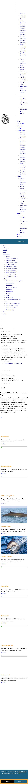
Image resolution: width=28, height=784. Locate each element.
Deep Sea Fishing (10, 283)
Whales (19, 95)
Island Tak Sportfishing (11, 270)
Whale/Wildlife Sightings (12, 305)
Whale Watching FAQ (11, 307)
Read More (3, 444)
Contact (19, 118)
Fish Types (22, 82)
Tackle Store (23, 78)
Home (18, 2)
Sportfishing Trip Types (11, 287)
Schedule (19, 7)
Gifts (18, 115)
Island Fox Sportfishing (11, 268)
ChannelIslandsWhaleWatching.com (12, 363)
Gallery (21, 84)
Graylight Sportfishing (11, 264)
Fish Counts (20, 5)
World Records (23, 86)
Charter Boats (21, 12)
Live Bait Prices (23, 80)
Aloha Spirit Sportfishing (12, 258)
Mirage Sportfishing (11, 272)
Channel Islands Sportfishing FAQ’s (14, 281)
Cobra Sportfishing (10, 260)
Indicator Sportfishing (11, 266)
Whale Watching (10, 309)
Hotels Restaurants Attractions (23, 90)
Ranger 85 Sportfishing (11, 274)
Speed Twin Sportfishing (12, 276)
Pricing (19, 9)
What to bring (23, 71)
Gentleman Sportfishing (11, 262)
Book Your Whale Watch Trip (23, 99)
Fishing (19, 57)
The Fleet (22, 13)
